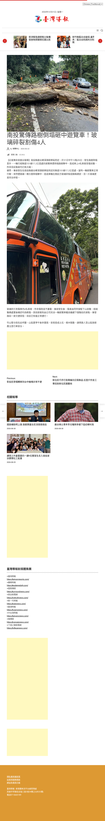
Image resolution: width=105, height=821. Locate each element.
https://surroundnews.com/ (18, 591)
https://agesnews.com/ (16, 604)
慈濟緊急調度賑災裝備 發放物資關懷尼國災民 (37, 38)
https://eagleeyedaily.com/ (17, 585)
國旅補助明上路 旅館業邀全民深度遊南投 (27, 424)
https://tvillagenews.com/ (17, 628)
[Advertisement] (52, 350)
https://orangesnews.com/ (18, 622)
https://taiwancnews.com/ (17, 616)
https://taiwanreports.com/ (18, 579)
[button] (5, 41)
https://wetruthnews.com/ (17, 598)
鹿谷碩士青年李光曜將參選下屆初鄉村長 (74, 424)
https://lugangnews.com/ (17, 610)
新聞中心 (16, 149)
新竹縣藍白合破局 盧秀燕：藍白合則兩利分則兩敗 (82, 40)
